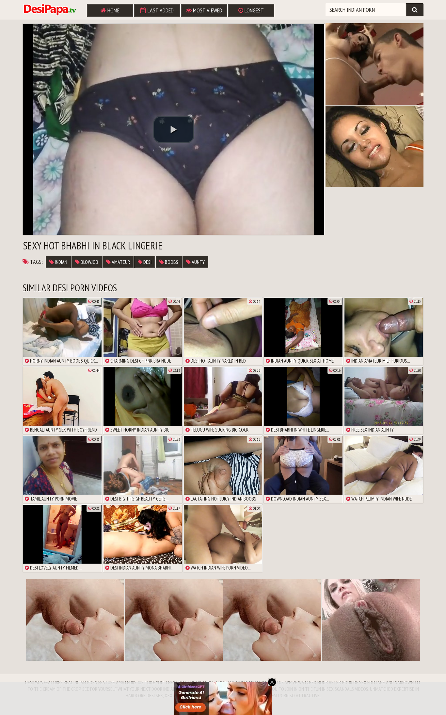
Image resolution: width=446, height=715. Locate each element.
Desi (146, 262)
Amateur (120, 262)
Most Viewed (207, 10)
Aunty (198, 262)
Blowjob (89, 262)
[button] (173, 129)
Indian (60, 262)
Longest (253, 10)
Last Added (160, 10)
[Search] (414, 9)
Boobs (171, 262)
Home (112, 10)
